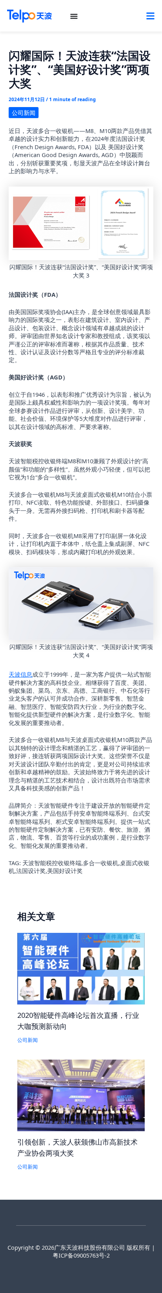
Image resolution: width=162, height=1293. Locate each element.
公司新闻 (23, 113)
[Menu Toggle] (74, 16)
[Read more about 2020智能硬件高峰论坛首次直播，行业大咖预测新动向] (80, 968)
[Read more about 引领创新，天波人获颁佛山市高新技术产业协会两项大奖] (80, 1095)
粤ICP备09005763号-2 (81, 1255)
